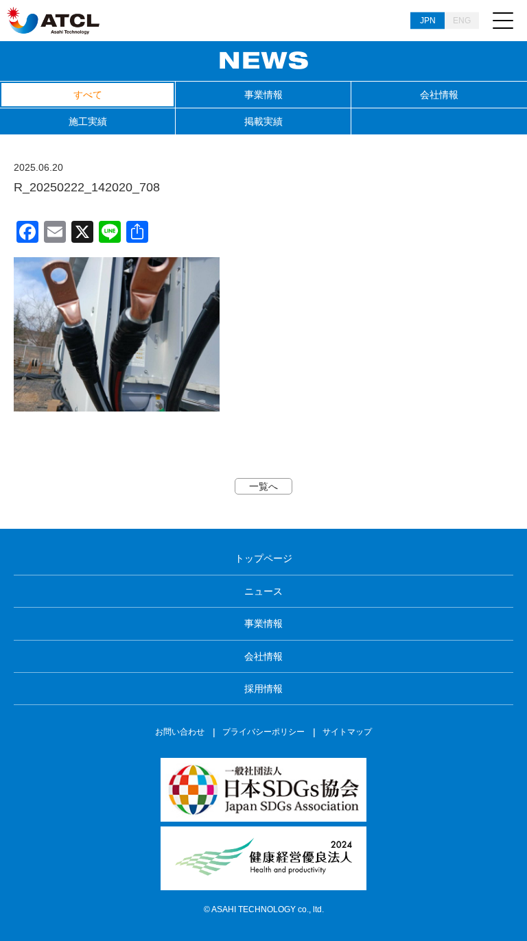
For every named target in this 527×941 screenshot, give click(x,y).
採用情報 (263, 688)
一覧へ (263, 486)
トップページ (263, 558)
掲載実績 (263, 121)
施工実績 (88, 121)
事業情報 (263, 94)
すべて (87, 94)
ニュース (263, 591)
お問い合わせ (179, 732)
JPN (428, 20)
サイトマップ (347, 732)
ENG (462, 20)
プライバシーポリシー (263, 732)
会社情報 (439, 94)
